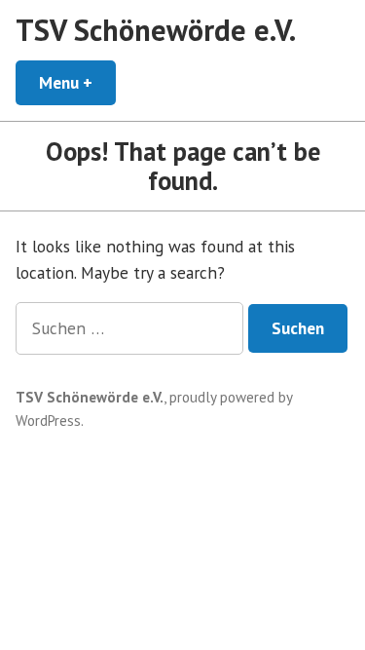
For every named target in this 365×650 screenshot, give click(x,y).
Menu (77, 82)
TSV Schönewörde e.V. (156, 30)
